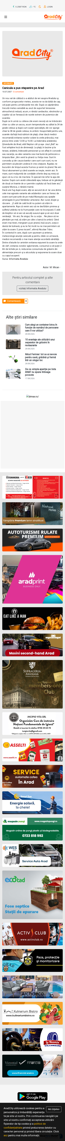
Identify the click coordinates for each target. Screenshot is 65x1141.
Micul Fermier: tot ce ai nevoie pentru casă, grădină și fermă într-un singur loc (41, 357)
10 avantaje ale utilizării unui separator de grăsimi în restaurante (40, 342)
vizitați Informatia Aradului (32, 288)
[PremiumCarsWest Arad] (32, 540)
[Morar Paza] (32, 960)
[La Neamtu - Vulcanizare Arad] (32, 1039)
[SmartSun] (32, 802)
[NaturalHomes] (32, 513)
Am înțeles (53, 1109)
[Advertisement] (32, 434)
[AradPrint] (32, 579)
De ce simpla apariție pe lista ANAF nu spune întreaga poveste (40, 372)
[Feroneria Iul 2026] (32, 487)
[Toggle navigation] (5, 17)
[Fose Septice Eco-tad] (32, 895)
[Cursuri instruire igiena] (32, 723)
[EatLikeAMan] (32, 618)
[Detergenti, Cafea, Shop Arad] (32, 750)
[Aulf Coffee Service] (32, 776)
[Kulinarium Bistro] (32, 1013)
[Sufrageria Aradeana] (32, 684)
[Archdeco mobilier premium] (32, 987)
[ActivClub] (32, 934)
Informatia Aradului (18, 259)
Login (50, 7)
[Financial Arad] (32, 1066)
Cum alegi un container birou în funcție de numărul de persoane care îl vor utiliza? (41, 327)
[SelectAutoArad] (32, 645)
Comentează (13, 301)
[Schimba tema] (40, 7)
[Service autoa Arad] (32, 855)
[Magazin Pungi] (32, 829)
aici (6, 1135)
